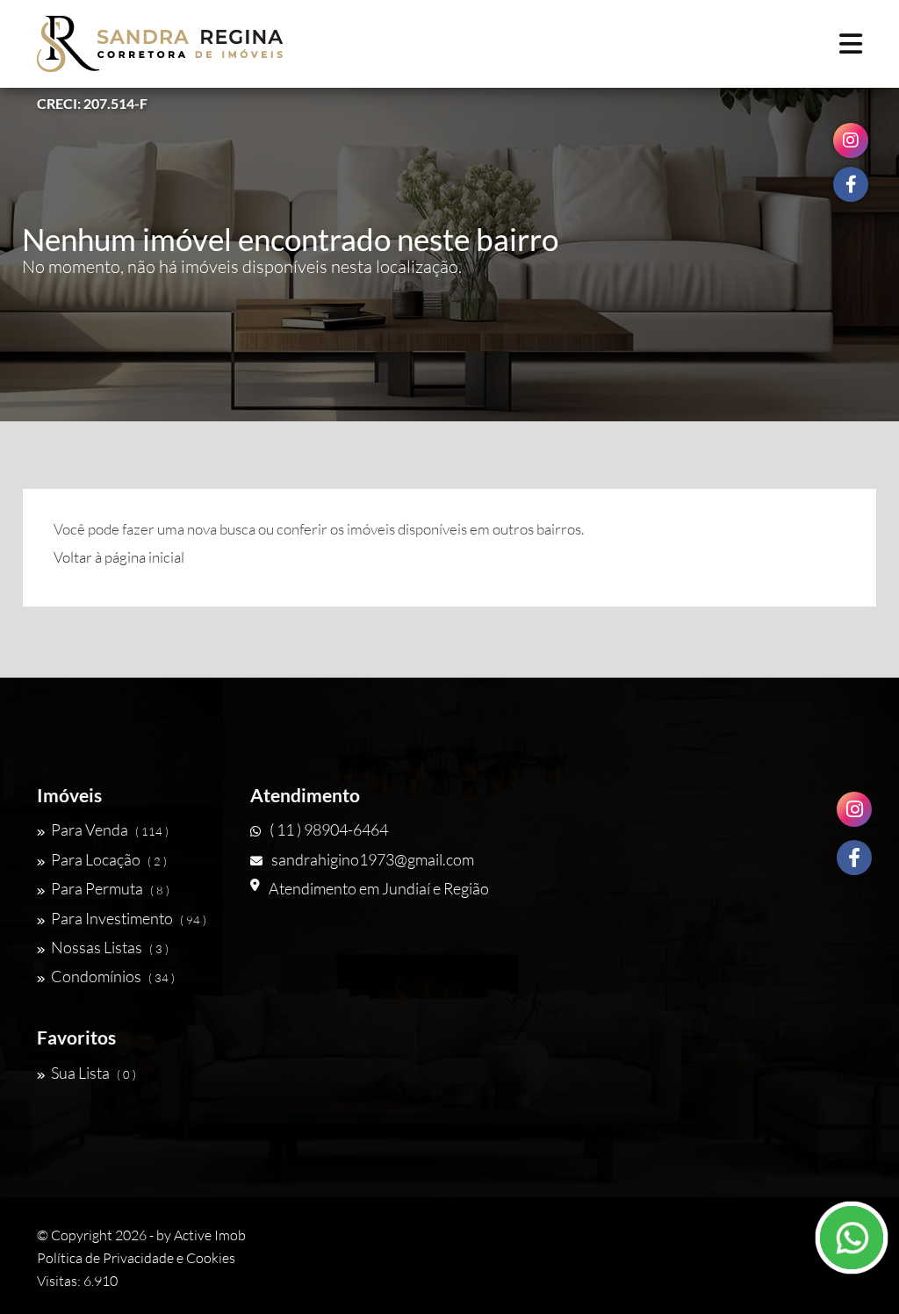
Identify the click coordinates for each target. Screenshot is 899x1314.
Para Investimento (128, 918)
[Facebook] (854, 857)
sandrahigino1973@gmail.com (372, 859)
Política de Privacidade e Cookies (136, 1258)
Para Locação (109, 859)
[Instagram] (854, 809)
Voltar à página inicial (119, 557)
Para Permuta (110, 888)
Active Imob (210, 1235)
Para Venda (110, 829)
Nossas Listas (110, 947)
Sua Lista (93, 1072)
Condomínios (113, 976)
